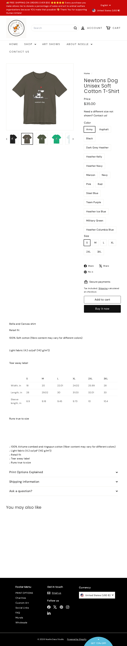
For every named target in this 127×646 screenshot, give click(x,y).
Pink (88, 184)
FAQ (17, 612)
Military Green (94, 220)
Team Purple (93, 202)
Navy (105, 175)
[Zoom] (39, 96)
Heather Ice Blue (96, 211)
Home (13, 44)
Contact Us (19, 51)
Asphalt (104, 129)
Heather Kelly (94, 156)
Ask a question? (20, 491)
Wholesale (21, 622)
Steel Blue (92, 193)
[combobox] (55, 28)
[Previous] (8, 139)
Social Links (22, 607)
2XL (88, 251)
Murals (19, 617)
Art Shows (51, 44)
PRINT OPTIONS (24, 593)
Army (89, 129)
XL (112, 242)
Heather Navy (94, 166)
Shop (29, 44)
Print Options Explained (26, 472)
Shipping (103, 288)
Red (100, 184)
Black (89, 138)
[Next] (72, 139)
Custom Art (22, 602)
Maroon (90, 175)
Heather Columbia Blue (100, 229)
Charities (20, 597)
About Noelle (78, 44)
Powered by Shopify (76, 639)
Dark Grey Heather (97, 147)
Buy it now (102, 309)
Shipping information (24, 482)
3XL (99, 251)
